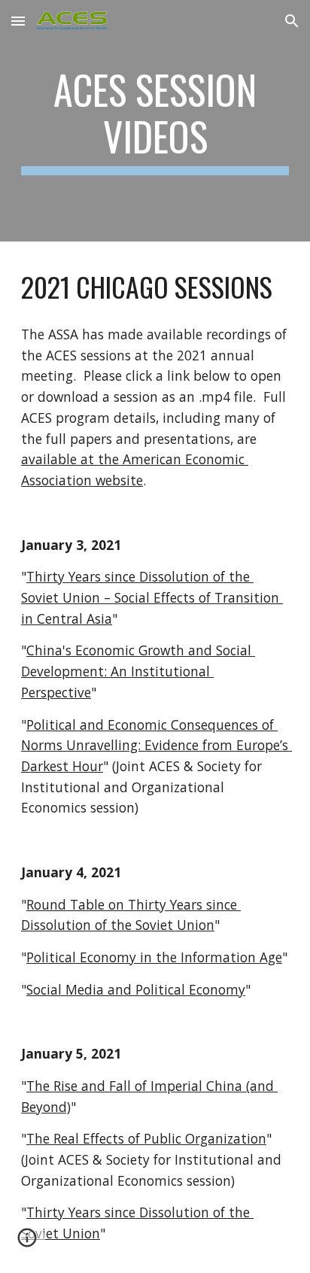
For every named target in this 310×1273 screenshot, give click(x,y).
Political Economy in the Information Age (154, 957)
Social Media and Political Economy (135, 989)
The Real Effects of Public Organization (146, 1138)
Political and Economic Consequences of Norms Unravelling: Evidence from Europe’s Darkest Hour (156, 745)
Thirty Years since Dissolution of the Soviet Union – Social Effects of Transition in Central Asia (152, 597)
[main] (155, 120)
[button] (18, 20)
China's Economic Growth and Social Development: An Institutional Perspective (138, 670)
